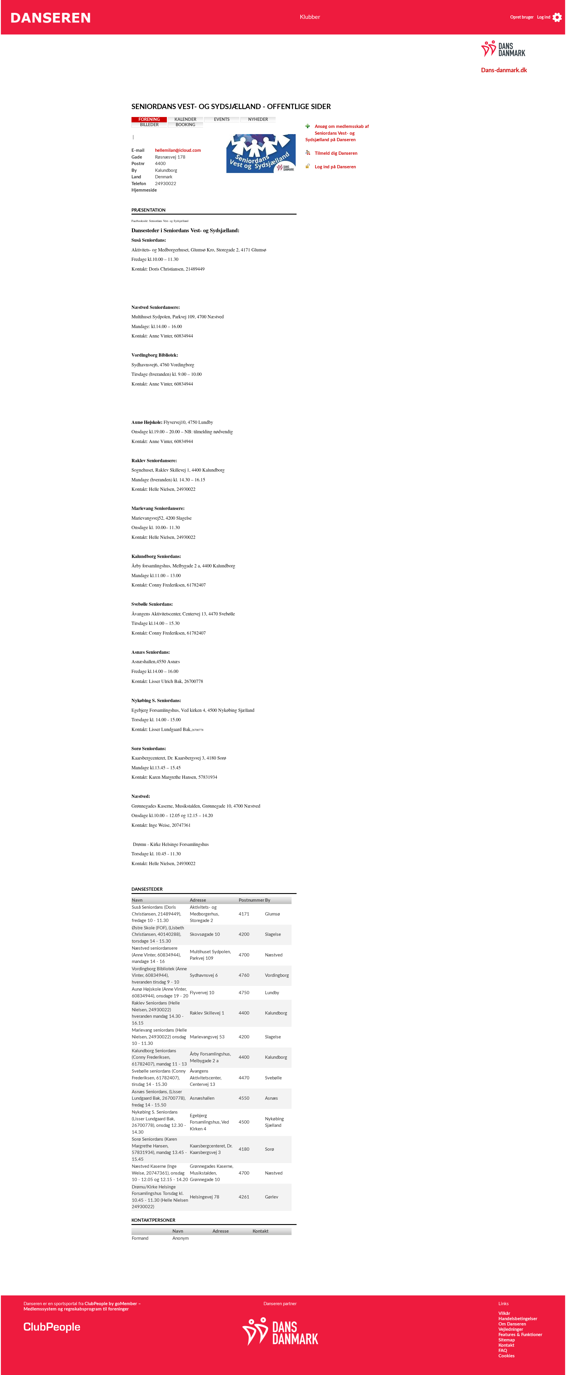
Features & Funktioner (520, 1335)
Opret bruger (522, 17)
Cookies (506, 1356)
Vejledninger (510, 1329)
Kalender (185, 120)
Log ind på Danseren (333, 167)
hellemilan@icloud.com (178, 150)
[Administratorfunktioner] (557, 17)
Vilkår (504, 1313)
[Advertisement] (268, 66)
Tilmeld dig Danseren (333, 153)
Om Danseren (512, 1324)
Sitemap (506, 1340)
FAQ (502, 1350)
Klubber (310, 17)
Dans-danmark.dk (504, 70)
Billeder (149, 125)
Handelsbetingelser (517, 1319)
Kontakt (506, 1345)
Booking (185, 125)
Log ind (543, 17)
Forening (149, 120)
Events (222, 120)
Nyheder (258, 120)
